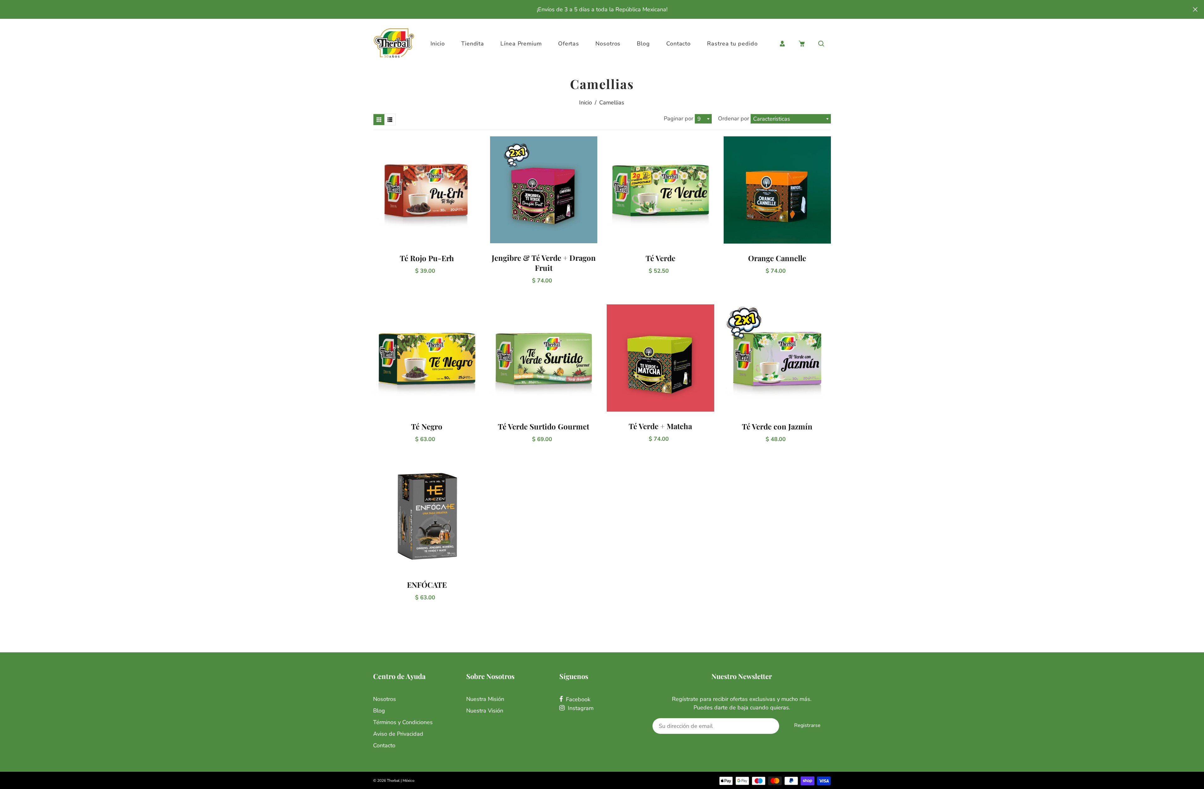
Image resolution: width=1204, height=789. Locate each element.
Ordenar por (734, 118)
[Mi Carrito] (801, 43)
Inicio (437, 43)
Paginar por (678, 118)
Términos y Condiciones (403, 722)
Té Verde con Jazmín (777, 426)
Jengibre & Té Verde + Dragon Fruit (544, 263)
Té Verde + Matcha (660, 426)
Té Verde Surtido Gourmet (543, 426)
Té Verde (660, 258)
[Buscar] (821, 43)
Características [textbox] (771, 119)
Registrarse (807, 725)
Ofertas (568, 43)
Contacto (678, 43)
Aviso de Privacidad (398, 734)
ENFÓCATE (427, 585)
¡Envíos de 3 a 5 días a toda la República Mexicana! (602, 9)
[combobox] (703, 119)
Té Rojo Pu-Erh (427, 258)
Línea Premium (521, 43)
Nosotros (607, 43)
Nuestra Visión (484, 710)
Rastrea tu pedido (732, 43)
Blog (643, 43)
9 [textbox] (699, 119)
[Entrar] (782, 43)
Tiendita (472, 43)
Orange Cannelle (777, 258)
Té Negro (426, 426)
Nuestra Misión (485, 699)
